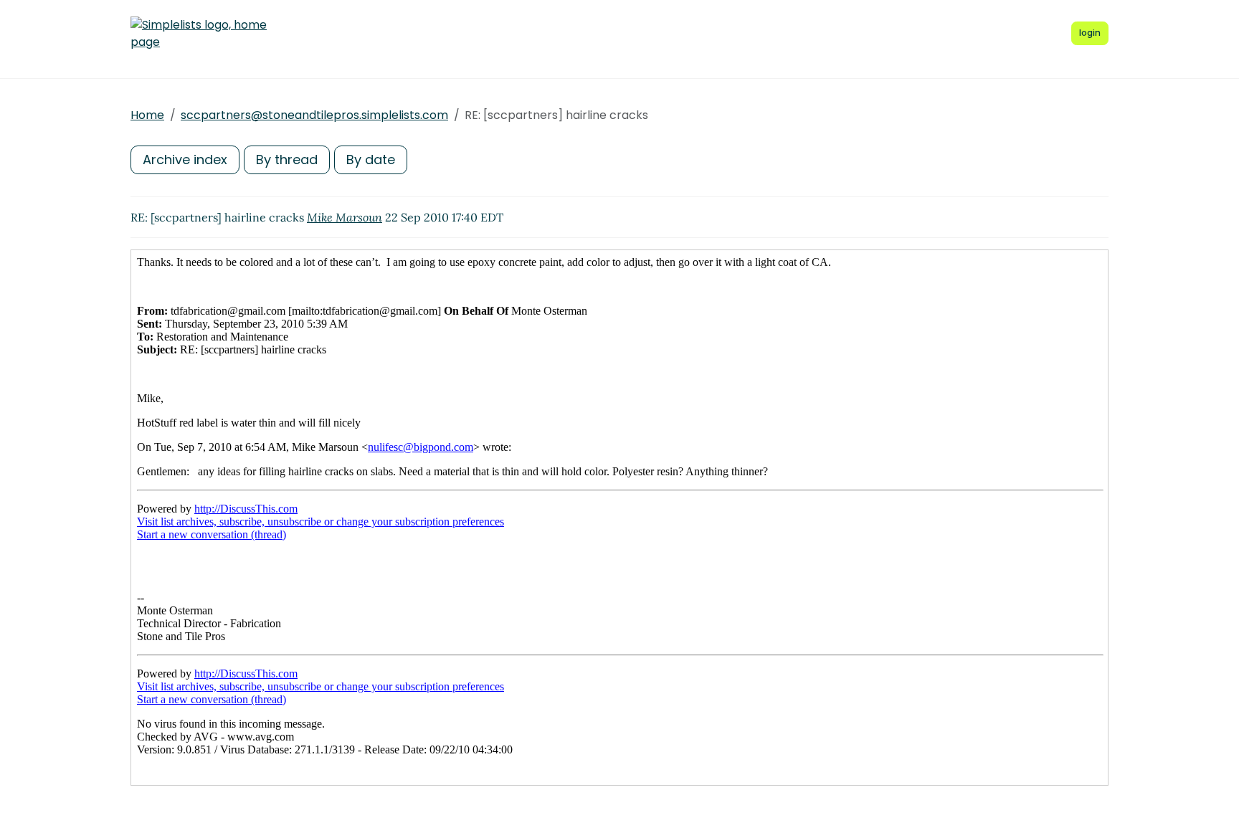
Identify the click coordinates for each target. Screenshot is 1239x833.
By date (370, 159)
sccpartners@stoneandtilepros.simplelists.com (314, 115)
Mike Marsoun (344, 217)
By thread (287, 159)
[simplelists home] (198, 33)
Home (147, 115)
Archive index (185, 159)
